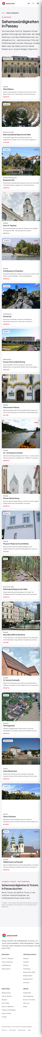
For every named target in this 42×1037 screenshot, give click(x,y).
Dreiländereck (28, 979)
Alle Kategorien (28, 996)
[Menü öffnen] (38, 3)
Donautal (26, 982)
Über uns (26, 1003)
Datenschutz (22, 1030)
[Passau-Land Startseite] (13, 3)
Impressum (12, 1030)
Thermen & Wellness (9, 1010)
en (33, 3)
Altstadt (5, 40)
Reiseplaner (27, 993)
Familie (4, 1017)
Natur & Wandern (8, 1006)
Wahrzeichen (6, 993)
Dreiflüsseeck (25, 37)
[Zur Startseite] (15, 935)
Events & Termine (29, 1000)
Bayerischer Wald (29, 972)
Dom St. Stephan (23, 31)
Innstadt (26, 962)
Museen (4, 1000)
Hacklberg (26, 969)
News (25, 1006)
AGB (29, 1030)
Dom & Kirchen (7, 996)
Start (3, 13)
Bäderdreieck (27, 976)
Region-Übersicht (29, 49)
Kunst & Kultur (6, 1013)
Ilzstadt (25, 965)
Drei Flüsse (5, 1003)
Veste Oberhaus (7, 962)
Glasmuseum (6, 969)
